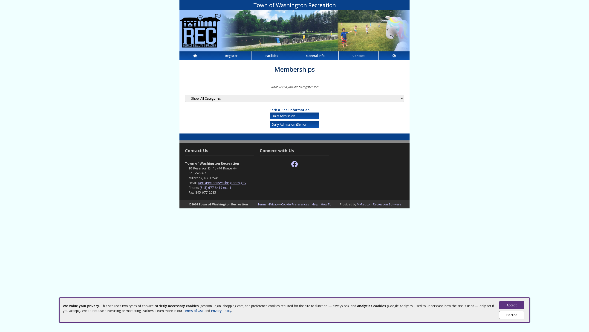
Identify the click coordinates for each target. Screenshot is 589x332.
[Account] (394, 55)
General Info (315, 55)
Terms (262, 204)
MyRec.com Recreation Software (379, 204)
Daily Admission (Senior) (289, 124)
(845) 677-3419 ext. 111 (217, 187)
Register (231, 55)
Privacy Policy (221, 310)
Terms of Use (193, 310)
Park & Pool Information (289, 110)
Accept (512, 305)
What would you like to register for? (294, 87)
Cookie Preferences (295, 204)
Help (315, 204)
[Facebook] (294, 164)
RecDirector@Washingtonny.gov (222, 183)
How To (326, 204)
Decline (511, 315)
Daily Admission (283, 116)
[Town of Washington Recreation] (294, 30)
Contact (358, 55)
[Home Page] (195, 55)
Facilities (271, 55)
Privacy (274, 204)
